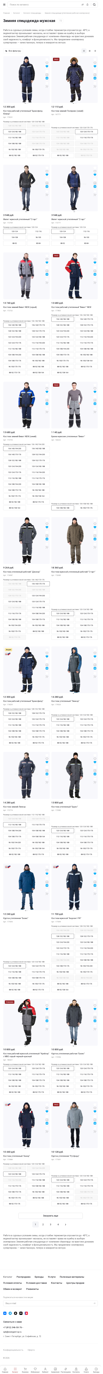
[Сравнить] (46, 75)
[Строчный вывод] (89, 50)
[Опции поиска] (82, 4)
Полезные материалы (72, 1276)
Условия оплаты (12, 1283)
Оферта (31, 1350)
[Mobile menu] (4, 4)
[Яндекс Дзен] (15, 1313)
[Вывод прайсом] (95, 50)
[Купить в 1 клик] (46, 84)
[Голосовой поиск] (88, 4)
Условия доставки (36, 1283)
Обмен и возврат (12, 1289)
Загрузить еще (50, 1215)
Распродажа (23, 1276)
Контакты (56, 1283)
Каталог (7, 1276)
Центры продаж (75, 1283)
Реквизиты (32, 1289)
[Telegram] (10, 1313)
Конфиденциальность (13, 1350)
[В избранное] (46, 63)
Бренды (39, 1276)
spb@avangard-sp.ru (12, 1332)
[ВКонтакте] (4, 1313)
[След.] (65, 1224)
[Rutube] (21, 1313)
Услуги (52, 1276)
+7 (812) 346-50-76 (12, 1327)
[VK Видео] (26, 1313)
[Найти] (94, 4)
